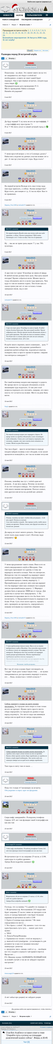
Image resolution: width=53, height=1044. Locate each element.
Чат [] (26, 1042)
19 (31, 33)
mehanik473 (22, 205)
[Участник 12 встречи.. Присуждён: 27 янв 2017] (23, 148)
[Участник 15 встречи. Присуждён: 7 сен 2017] (22, 115)
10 (4, 33)
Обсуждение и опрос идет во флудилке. (21, 790)
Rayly (6, 406)
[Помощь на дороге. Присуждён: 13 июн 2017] (23, 812)
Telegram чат (37, 50)
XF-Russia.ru (11, 1029)
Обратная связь (36, 1023)
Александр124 (30, 802)
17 (25, 33)
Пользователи (34, 15)
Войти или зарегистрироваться (39, 2)
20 (34, 33)
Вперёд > (12, 58)
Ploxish (30, 103)
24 (4, 35)
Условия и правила (46, 1027)
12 (10, 33)
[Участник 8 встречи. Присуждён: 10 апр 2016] (33, 148)
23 (44, 33)
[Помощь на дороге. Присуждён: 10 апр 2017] (34, 116)
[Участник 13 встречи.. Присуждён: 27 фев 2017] (30, 811)
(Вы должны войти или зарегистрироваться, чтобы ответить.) (32, 1009)
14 (16, 33)
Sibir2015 (30, 139)
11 (7, 33)
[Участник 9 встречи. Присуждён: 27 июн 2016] (30, 148)
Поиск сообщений (10, 20)
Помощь (47, 1023)
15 (19, 33)
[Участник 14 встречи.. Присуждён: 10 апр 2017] (26, 115)
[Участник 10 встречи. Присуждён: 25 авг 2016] (26, 148)
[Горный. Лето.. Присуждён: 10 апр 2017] (30, 115)
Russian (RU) (7, 1023)
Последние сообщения (32, 20)
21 (38, 33)
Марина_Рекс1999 (11, 205)
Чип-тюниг (45, 50)
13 (13, 33)
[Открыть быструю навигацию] (50, 25)
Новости (7, 15)
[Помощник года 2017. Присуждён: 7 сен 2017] (18, 116)
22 (41, 33)
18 (28, 33)
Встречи (30, 50)
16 (22, 33)
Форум (19, 15)
